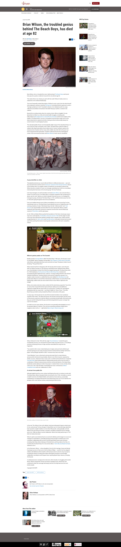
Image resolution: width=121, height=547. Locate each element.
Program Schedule (26, 13)
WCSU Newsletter (50, 13)
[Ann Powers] (25, 485)
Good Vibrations (54, 341)
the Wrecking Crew (61, 277)
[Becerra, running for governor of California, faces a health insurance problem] (83, 47)
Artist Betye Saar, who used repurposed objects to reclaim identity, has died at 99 (38, 522)
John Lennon (40, 219)
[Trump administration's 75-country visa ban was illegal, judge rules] (83, 79)
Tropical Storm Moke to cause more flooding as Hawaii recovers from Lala (92, 58)
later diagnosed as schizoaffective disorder (45, 116)
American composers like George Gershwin (56, 184)
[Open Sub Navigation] (32, 13)
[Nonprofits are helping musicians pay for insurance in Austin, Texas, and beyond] (83, 36)
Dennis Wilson (55, 192)
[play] (23, 9)
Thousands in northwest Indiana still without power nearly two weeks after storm (92, 26)
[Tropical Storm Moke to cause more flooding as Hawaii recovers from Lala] (83, 58)
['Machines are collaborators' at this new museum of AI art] (77, 513)
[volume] (27, 9)
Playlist (36, 13)
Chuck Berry (35, 211)
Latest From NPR (26, 19)
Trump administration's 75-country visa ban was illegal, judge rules (92, 80)
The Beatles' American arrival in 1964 (49, 215)
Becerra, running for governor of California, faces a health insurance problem (92, 48)
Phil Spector (48, 105)
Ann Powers (29, 38)
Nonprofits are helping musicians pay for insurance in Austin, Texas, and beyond (92, 37)
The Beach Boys (59, 94)
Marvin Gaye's (55, 308)
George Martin (39, 258)
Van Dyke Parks (31, 360)
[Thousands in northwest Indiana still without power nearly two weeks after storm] (83, 25)
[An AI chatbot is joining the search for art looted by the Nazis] (52, 513)
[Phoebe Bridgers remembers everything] (27, 513)
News (42, 13)
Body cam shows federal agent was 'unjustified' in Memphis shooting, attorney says (92, 69)
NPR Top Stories (40, 472)
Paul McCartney (50, 219)
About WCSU (60, 13)
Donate (96, 3)
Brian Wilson (50, 133)
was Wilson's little (48, 272)
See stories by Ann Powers (37, 486)
